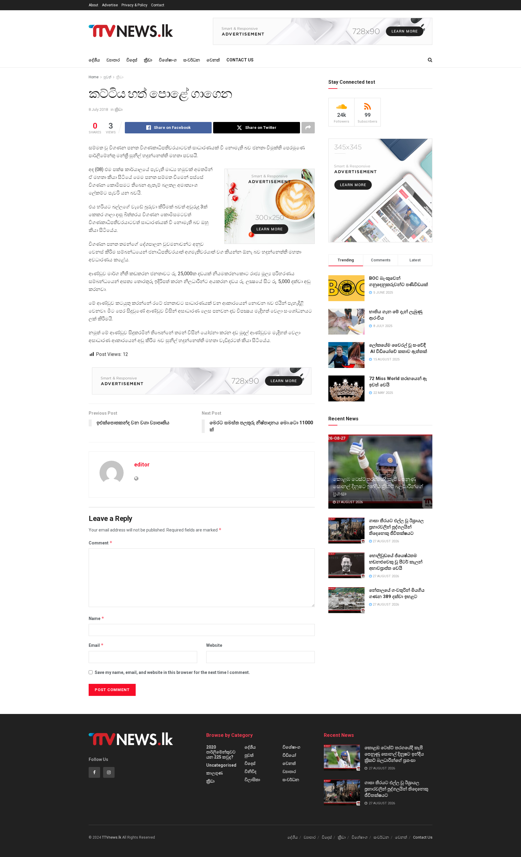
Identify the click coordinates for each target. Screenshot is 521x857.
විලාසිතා (252, 779)
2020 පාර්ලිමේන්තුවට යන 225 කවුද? (220, 752)
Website (214, 645)
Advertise (110, 5)
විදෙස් (131, 60)
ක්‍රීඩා (148, 60)
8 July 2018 (98, 109)
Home (94, 77)
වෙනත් (213, 60)
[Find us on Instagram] (109, 772)
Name (96, 618)
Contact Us (240, 60)
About (93, 5)
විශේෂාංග (168, 60)
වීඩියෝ (289, 755)
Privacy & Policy (134, 5)
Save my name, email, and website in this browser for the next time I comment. (172, 672)
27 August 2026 (349, 502)
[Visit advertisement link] (322, 31)
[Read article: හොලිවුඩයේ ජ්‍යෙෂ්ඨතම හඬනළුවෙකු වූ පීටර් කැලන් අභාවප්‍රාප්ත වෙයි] (346, 565)
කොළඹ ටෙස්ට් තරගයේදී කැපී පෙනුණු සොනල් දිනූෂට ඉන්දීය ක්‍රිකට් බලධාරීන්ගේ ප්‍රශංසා (378, 486)
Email (96, 645)
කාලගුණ (214, 773)
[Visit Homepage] (133, 31)
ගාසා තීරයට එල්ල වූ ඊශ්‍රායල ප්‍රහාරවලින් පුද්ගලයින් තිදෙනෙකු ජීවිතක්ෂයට (396, 527)
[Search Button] (430, 59)
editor (142, 464)
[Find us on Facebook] (94, 772)
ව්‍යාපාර (113, 60)
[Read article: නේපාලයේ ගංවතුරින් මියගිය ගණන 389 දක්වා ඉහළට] (346, 600)
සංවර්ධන (191, 60)
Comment (100, 543)
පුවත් (107, 77)
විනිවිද (250, 771)
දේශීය (94, 60)
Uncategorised (221, 765)
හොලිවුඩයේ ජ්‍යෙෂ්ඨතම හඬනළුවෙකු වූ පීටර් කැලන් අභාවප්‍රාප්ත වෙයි (395, 562)
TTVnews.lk (111, 837)
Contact (157, 5)
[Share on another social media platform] (308, 127)
